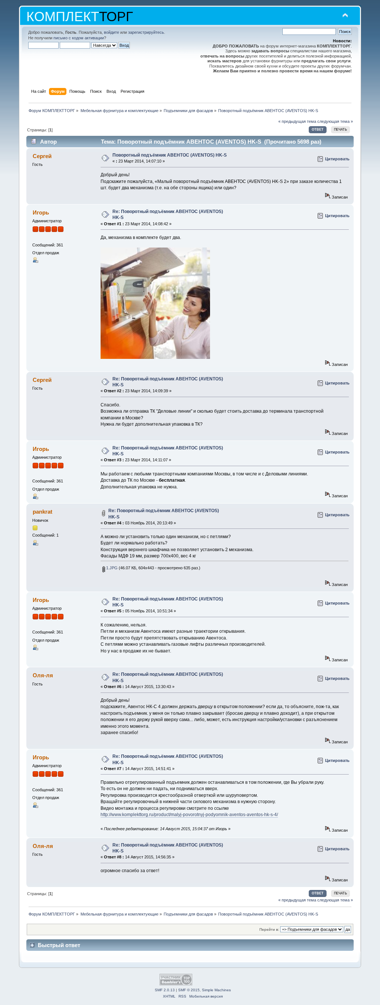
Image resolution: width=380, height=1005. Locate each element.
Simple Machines (216, 990)
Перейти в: (269, 929)
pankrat (42, 511)
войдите (111, 32)
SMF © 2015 (189, 990)
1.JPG (111, 568)
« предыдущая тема (297, 121)
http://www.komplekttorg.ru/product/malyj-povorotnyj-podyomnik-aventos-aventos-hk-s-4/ (189, 814)
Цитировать (337, 159)
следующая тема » (335, 121)
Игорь (41, 212)
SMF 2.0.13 (165, 990)
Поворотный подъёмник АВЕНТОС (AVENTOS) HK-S (169, 155)
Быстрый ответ (59, 945)
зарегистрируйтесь (146, 32)
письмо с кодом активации (78, 38)
